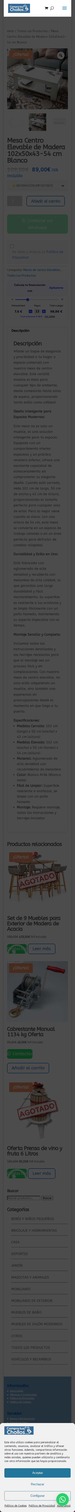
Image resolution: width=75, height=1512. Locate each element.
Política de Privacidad (42, 1505)
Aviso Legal (64, 1505)
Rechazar (37, 1484)
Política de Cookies (16, 1505)
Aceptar (37, 1472)
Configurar (37, 1495)
